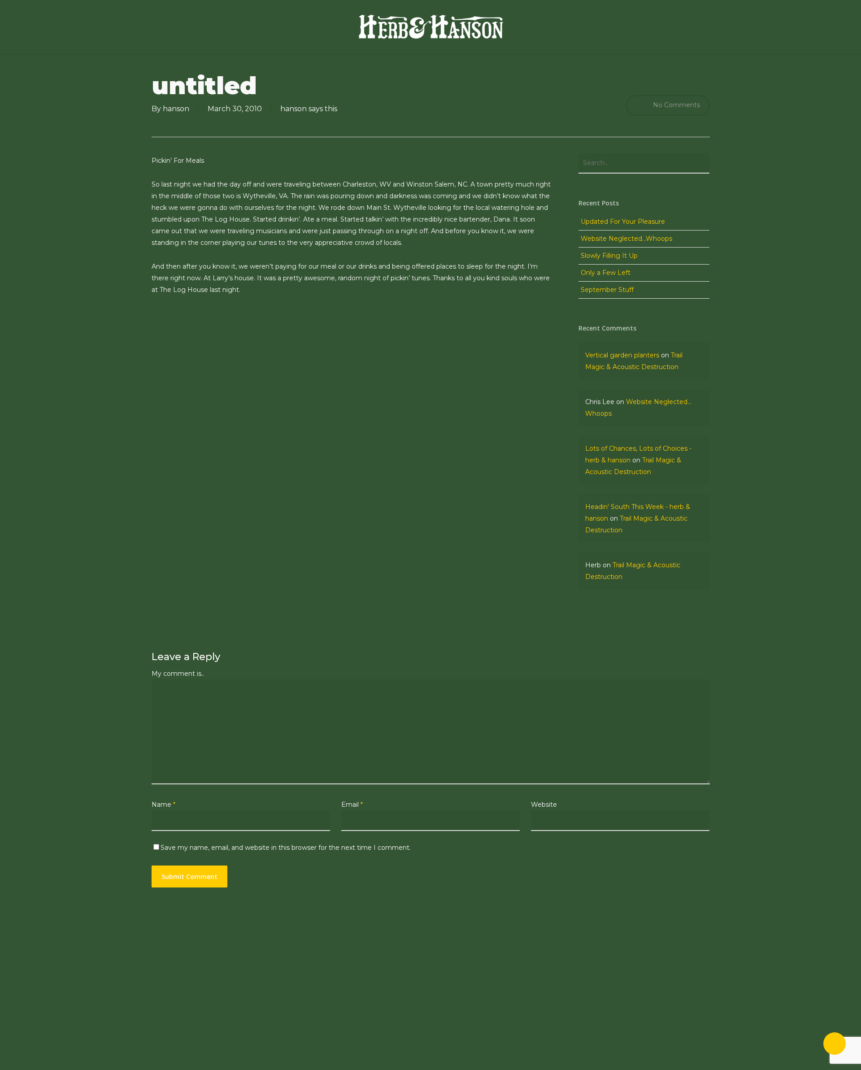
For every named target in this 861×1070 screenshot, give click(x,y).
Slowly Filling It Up (609, 256)
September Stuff (607, 290)
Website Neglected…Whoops (626, 239)
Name (163, 804)
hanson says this (308, 108)
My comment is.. (178, 674)
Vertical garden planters (622, 355)
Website (544, 804)
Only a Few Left (606, 273)
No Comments (675, 105)
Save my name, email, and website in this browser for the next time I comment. (286, 848)
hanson (176, 108)
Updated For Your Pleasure (623, 221)
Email (352, 804)
